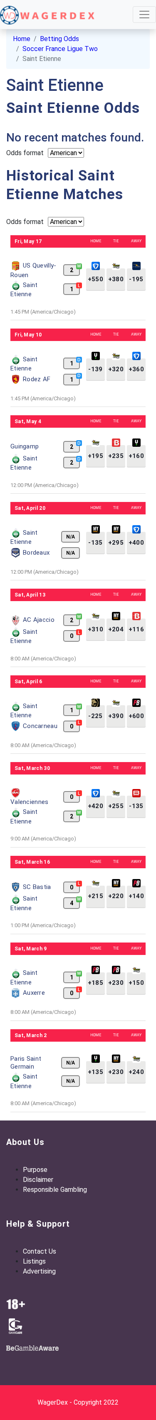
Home (21, 39)
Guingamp (24, 446)
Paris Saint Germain (25, 1063)
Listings (34, 1261)
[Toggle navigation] (144, 14)
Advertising (39, 1271)
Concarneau (40, 726)
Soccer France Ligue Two (60, 49)
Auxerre (34, 992)
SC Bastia (37, 887)
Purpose (35, 1170)
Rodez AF (36, 379)
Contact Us (39, 1251)
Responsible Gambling (55, 1189)
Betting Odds (59, 39)
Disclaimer (38, 1180)
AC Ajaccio (38, 620)
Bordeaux (36, 552)
